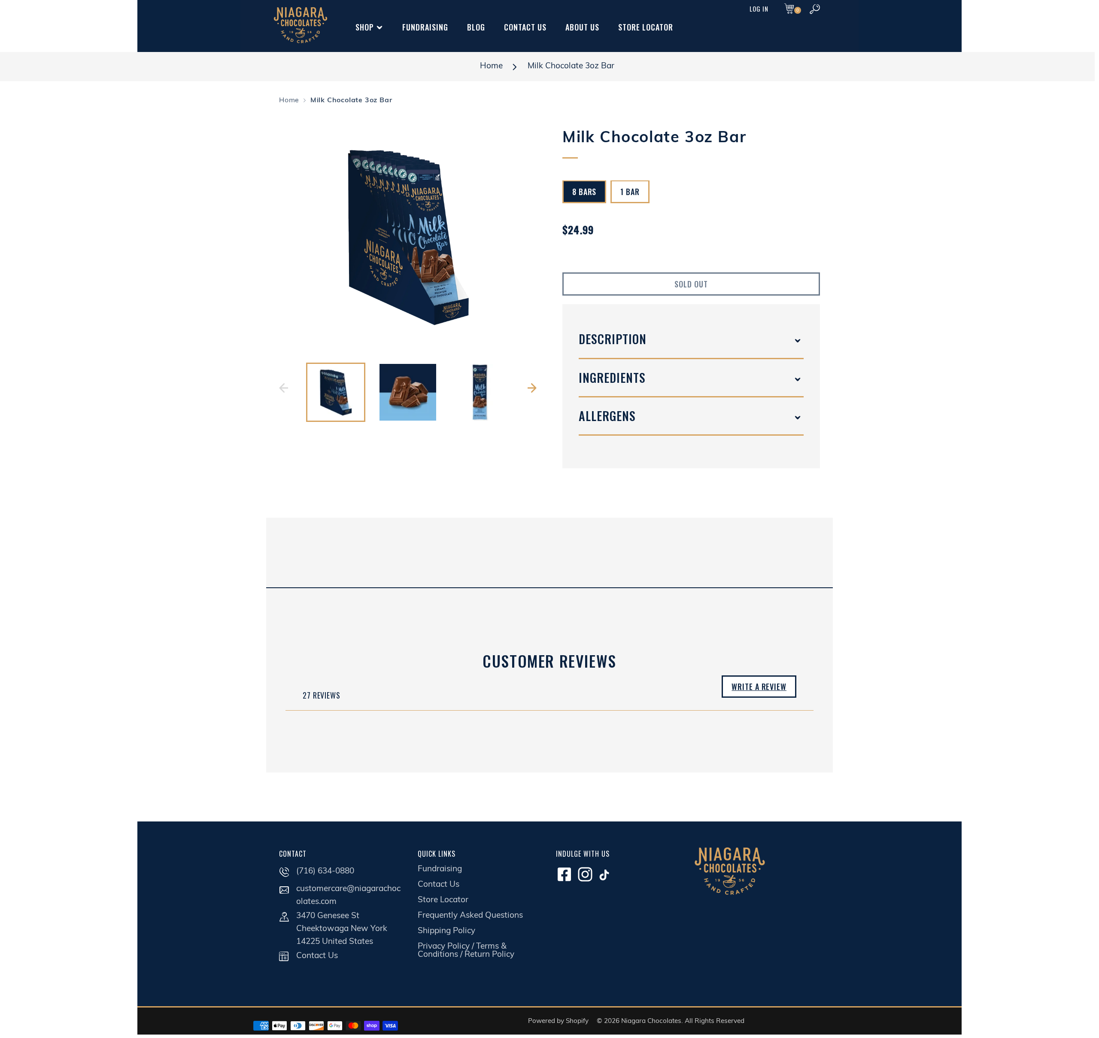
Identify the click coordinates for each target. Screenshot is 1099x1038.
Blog (476, 27)
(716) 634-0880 (325, 871)
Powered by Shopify (558, 1021)
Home (491, 66)
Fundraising (425, 27)
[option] (408, 236)
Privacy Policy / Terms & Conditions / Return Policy (466, 951)
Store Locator (645, 27)
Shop (364, 27)
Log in (759, 8)
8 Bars (584, 192)
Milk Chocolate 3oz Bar (571, 66)
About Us (582, 27)
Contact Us (525, 27)
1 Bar (630, 192)
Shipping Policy (446, 931)
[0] (789, 9)
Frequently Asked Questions (470, 916)
